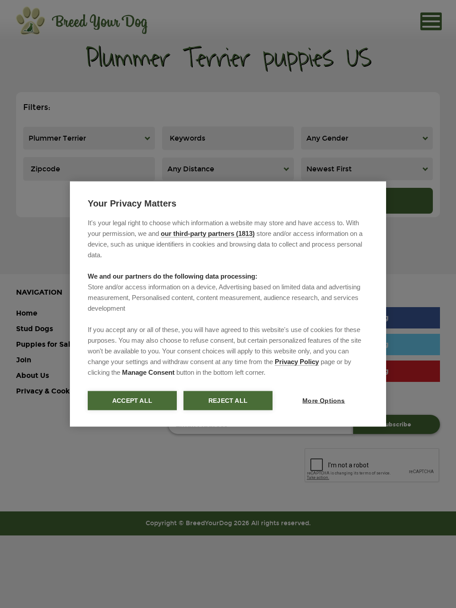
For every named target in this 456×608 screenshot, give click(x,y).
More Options (323, 400)
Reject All (228, 400)
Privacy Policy (297, 361)
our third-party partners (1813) (208, 233)
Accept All (132, 400)
